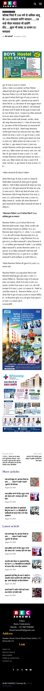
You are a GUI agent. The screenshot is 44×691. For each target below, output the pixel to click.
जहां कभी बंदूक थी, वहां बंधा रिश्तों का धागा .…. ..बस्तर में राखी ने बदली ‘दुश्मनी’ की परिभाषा (16, 481)
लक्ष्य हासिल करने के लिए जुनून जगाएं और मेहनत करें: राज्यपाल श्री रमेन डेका (17, 496)
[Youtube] (30, 669)
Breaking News (9, 11)
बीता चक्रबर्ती (8, 36)
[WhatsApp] (29, 42)
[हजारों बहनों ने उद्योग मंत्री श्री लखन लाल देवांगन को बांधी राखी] (37, 592)
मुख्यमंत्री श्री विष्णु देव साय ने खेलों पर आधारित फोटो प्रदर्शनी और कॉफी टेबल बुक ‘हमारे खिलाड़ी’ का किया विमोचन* (17, 578)
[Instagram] (17, 669)
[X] (18, 42)
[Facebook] (12, 42)
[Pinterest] (23, 42)
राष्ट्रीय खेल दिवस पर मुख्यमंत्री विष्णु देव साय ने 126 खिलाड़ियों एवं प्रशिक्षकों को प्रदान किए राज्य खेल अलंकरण (17, 563)
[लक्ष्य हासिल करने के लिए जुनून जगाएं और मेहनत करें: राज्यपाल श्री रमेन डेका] (34, 496)
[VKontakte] (26, 669)
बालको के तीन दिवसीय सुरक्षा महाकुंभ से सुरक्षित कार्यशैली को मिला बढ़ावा (34, 458)
